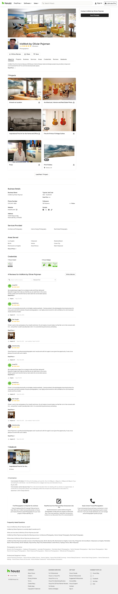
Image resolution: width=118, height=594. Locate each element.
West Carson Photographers (96, 549)
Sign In (71, 589)
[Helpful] (8, 299)
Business (26, 59)
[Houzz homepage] (6, 3)
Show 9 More (11, 249)
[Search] (43, 3)
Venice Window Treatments (38, 559)
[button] (42, 263)
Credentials (47, 59)
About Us (11, 59)
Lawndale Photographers (44, 549)
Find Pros (17, 3)
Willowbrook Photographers (67, 551)
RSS (94, 584)
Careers (30, 576)
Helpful (11, 298)
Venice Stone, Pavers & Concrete (21, 559)
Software (27, 3)
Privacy (30, 578)
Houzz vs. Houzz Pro (54, 576)
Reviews (55, 59)
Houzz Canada (73, 573)
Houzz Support (73, 583)
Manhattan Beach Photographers (61, 549)
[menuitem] (18, 3)
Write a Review (70, 274)
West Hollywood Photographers (35, 551)
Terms (29, 581)
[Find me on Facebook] (43, 209)
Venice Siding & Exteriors (74, 557)
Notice (35, 578)
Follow (73, 203)
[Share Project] (39, 102)
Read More (11, 68)
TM (10, 286)
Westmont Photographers (52, 551)
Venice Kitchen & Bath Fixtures (31, 557)
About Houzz (31, 573)
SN (10, 304)
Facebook (95, 578)
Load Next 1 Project (42, 174)
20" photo (21, 481)
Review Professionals (75, 576)
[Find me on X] (46, 209)
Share (28, 54)
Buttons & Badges (53, 589)
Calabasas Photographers (30, 549)
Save (37, 54)
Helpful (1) (12, 315)
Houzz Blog (96, 573)
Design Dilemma (25, 490)
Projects (18, 59)
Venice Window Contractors (54, 559)
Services (33, 59)
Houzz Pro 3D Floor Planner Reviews (58, 583)
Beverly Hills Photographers (14, 549)
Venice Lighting (45, 557)
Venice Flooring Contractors (14, 557)
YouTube (95, 581)
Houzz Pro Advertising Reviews (57, 581)
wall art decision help (24, 487)
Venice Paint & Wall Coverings (58, 557)
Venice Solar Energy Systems (89, 557)
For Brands (52, 586)
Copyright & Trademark (34, 589)
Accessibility (72, 581)
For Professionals (53, 573)
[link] (11, 295)
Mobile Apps (31, 586)
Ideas (36, 3)
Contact (71, 586)
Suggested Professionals (76, 578)
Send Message (94, 15)
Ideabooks (63, 59)
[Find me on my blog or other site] (51, 209)
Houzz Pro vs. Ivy (53, 578)
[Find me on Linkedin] (48, 209)
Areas (40, 59)
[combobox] (67, 3)
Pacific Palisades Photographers (79, 549)
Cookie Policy (31, 583)
